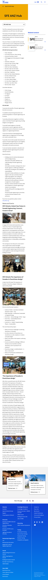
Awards (4, 550)
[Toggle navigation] (45, 2)
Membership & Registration (8, 538)
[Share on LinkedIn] (33, 501)
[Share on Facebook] (27, 501)
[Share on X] (30, 501)
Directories (4, 519)
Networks (4, 507)
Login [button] (35, 2)
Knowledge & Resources (22, 507)
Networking (20, 523)
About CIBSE (5, 568)
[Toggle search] (41, 2)
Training (19, 529)
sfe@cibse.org (5, 200)
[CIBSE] (5, 2)
